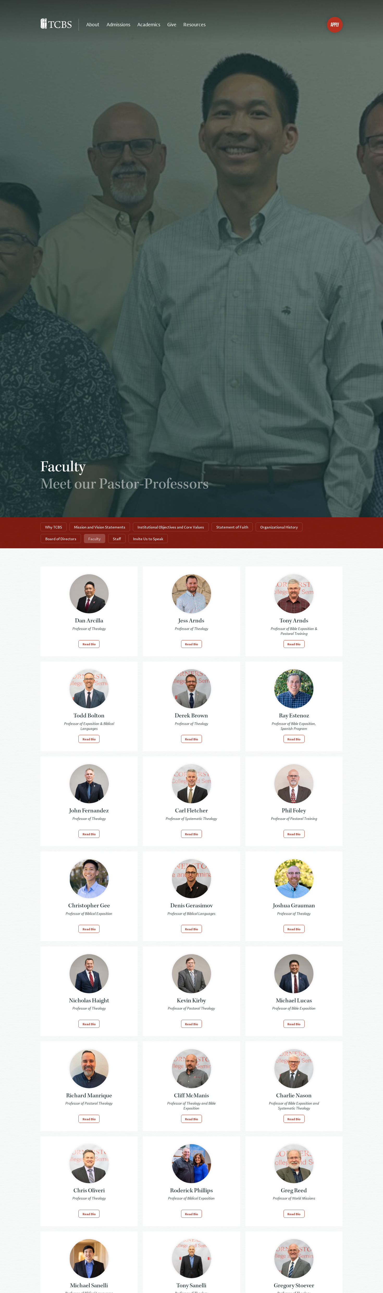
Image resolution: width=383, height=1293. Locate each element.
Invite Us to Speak (148, 538)
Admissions (118, 24)
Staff (117, 538)
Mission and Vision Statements (99, 527)
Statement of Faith (232, 527)
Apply (335, 24)
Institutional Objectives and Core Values (171, 527)
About (93, 24)
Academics (148, 24)
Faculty (94, 538)
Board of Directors (60, 538)
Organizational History (279, 527)
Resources (194, 24)
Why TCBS (53, 527)
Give (171, 24)
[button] (89, 644)
